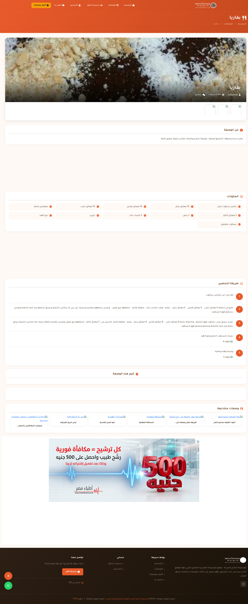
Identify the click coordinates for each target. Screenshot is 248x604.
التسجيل (74, 5)
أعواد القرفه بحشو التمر (224, 423)
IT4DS (75, 599)
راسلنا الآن (71, 572)
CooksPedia (233, 95)
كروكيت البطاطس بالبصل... (29, 426)
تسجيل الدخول (93, 5)
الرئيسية (127, 5)
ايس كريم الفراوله (68, 423)
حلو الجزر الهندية (107, 423)
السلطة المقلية (146, 423)
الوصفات (112, 5)
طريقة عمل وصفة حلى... (185, 423)
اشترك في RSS (74, 583)
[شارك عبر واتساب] (8, 586)
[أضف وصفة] (8, 576)
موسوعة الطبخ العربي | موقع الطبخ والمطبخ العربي (127, 599)
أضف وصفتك (40, 5)
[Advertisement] (126, 168)
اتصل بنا (57, 5)
